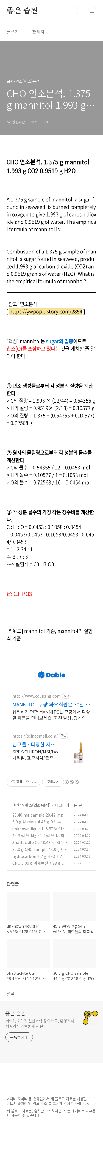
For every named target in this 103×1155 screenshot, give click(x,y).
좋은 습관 (22, 11)
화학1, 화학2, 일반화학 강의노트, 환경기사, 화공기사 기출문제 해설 (40, 1023)
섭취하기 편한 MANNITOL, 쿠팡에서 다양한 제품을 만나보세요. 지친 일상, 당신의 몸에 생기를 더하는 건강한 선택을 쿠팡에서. (51, 714)
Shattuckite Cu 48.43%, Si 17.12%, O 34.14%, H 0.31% (40, 845)
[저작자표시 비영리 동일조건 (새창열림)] (71, 782)
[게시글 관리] (34, 782)
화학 (17, 805)
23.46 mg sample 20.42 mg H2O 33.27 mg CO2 (39, 817)
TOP (92, 1101)
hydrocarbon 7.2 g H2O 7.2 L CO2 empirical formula (40, 859)
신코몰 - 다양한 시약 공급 (33, 744)
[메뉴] (92, 11)
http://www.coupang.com (36, 696)
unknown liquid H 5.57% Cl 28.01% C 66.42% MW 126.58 (40, 831)
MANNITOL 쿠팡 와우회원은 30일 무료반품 (51, 704)
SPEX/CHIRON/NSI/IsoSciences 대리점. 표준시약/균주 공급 (35, 754)
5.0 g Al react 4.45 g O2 (33, 821)
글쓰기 (13, 31)
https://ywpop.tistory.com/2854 (45, 311)
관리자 (38, 31)
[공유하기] (27, 782)
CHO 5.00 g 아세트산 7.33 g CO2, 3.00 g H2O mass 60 (39, 866)
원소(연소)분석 (37, 805)
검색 (80, 11)
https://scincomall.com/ (35, 736)
